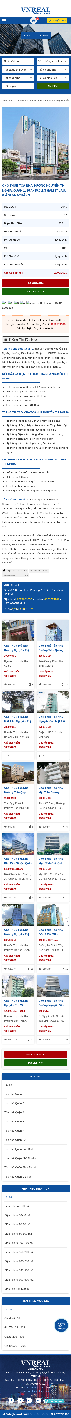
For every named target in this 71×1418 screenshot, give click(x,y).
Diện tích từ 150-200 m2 (19, 1252)
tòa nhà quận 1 (20, 570)
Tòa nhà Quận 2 (14, 1103)
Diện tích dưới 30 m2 (17, 1206)
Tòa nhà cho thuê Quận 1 (17, 348)
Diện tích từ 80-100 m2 (18, 1233)
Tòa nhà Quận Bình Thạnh (20, 1167)
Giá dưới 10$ (12, 1318)
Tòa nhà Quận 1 (14, 1093)
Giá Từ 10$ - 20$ (14, 1327)
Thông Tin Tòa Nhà (23, 339)
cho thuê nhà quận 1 (39, 570)
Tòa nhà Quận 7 (14, 1130)
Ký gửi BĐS (59, 20)
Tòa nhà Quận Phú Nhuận (20, 1158)
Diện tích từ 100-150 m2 (19, 1242)
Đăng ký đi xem (35, 291)
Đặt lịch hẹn (35, 1062)
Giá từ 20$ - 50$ (14, 1336)
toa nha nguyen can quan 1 (15, 575)
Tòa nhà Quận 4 (14, 1121)
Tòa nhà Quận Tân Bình (19, 1149)
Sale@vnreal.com (34, 1387)
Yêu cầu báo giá (35, 1054)
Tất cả (8, 1084)
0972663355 (24, 599)
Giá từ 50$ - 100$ (15, 1345)
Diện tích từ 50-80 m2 (17, 1224)
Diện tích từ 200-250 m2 (19, 1261)
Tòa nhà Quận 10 (15, 1139)
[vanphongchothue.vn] (35, 10)
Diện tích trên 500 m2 (17, 1288)
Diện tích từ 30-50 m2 (17, 1215)
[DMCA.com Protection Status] (53, 1400)
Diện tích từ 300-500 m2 (19, 1279)
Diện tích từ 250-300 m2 (19, 1270)
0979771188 (58, 324)
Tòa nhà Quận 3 (14, 1112)
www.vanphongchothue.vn (35, 1391)
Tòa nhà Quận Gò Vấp (18, 1176)
